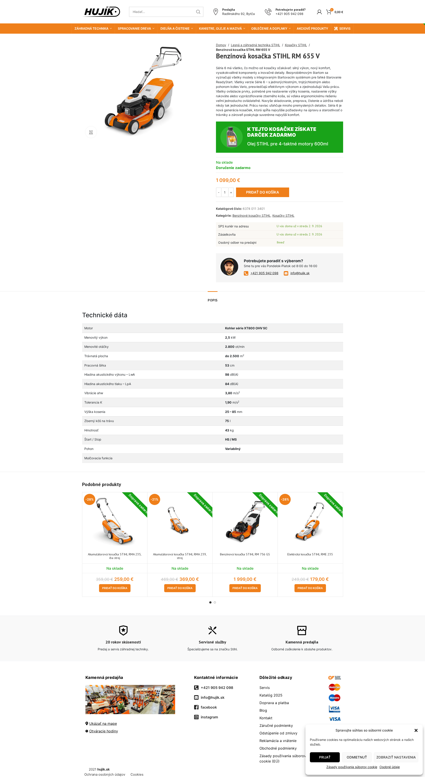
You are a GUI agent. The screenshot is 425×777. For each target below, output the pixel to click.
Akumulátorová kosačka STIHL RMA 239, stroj (180, 556)
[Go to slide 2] (215, 602)
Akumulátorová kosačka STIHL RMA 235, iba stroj (114, 556)
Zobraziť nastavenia (396, 757)
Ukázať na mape (103, 723)
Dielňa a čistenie (175, 28)
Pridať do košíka (262, 192)
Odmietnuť (357, 757)
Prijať (325, 757)
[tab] (213, 298)
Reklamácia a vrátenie (277, 740)
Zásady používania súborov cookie (351, 767)
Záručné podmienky (276, 725)
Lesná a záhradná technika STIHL (255, 45)
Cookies (137, 774)
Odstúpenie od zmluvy (278, 733)
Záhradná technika (91, 28)
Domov (221, 45)
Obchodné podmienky (278, 748)
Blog (263, 710)
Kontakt (265, 718)
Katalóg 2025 (270, 695)
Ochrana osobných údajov (104, 774)
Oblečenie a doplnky (269, 28)
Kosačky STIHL (296, 45)
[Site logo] (101, 11)
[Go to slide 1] (210, 602)
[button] (416, 730)
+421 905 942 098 (289, 14)
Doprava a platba (274, 703)
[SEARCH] (198, 12)
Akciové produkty (312, 28)
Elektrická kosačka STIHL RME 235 (310, 554)
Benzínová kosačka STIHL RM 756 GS (245, 554)
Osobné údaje (389, 767)
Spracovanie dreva (134, 28)
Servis (344, 28)
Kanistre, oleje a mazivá (220, 28)
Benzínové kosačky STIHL (251, 215)
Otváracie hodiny (103, 731)
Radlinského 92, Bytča (238, 14)
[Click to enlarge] (91, 132)
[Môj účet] (319, 11)
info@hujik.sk (300, 273)
